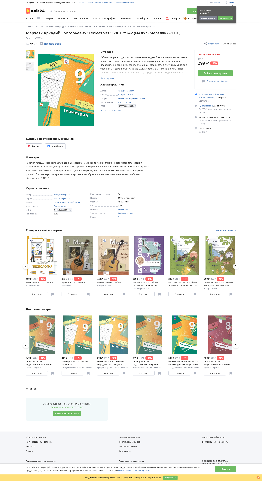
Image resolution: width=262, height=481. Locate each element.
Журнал (158, 18)
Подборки (142, 18)
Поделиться (213, 43)
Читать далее (107, 78)
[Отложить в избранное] (52, 294)
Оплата (90, 2)
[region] (30, 90)
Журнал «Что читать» (36, 437)
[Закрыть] (258, 477)
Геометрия (123, 209)
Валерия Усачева (69, 285)
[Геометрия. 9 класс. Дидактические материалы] (42, 334)
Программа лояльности (125, 2)
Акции (49, 18)
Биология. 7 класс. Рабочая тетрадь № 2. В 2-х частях (145, 284)
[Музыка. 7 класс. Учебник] (78, 255)
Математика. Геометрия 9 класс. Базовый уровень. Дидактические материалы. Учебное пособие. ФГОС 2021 (184, 363)
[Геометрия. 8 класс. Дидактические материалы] (220, 334)
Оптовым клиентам (103, 2)
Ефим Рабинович (156, 367)
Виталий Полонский (85, 367)
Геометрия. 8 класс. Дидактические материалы (217, 363)
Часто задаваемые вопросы (39, 442)
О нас (81, 2)
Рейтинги (126, 18)
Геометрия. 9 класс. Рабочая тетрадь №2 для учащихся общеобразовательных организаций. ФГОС (110, 363)
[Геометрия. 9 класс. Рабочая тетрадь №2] (78, 334)
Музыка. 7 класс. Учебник (74, 282)
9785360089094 (126, 106)
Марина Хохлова (33, 285)
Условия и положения (129, 437)
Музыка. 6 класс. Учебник (109, 282)
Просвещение (124, 102)
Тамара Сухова (210, 288)
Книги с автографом (104, 18)
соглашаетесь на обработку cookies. (135, 470)
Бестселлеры (81, 18)
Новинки (63, 18)
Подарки (175, 18)
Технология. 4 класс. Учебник (40, 282)
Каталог (30, 18)
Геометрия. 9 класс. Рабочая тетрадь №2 (75, 363)
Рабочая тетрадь (126, 213)
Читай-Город (57, 146)
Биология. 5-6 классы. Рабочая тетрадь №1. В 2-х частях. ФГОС (183, 284)
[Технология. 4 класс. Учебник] (42, 255)
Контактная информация (214, 437)
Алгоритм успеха (126, 94)
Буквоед (36, 146)
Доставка (217, 2)
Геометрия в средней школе (131, 98)
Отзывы (32, 388)
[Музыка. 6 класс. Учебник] (113, 255)
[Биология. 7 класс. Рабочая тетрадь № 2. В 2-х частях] (149, 255)
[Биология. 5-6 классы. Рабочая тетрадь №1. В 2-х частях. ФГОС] (184, 255)
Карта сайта (125, 451)
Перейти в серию (224, 230)
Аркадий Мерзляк (126, 90)
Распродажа (194, 18)
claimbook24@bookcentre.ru (215, 442)
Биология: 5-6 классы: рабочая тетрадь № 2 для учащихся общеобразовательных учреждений (218, 284)
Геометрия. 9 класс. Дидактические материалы (39, 363)
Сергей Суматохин (141, 288)
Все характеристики (110, 110)
